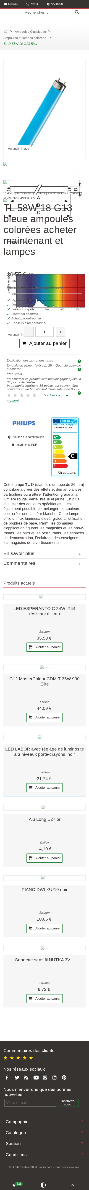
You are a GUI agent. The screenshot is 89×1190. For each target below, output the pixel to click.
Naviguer (57, 4)
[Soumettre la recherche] (78, 12)
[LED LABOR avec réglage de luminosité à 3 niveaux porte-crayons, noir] (44, 737)
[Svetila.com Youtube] (37, 1077)
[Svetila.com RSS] (27, 1077)
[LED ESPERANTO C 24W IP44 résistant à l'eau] (44, 597)
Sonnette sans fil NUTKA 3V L (44, 959)
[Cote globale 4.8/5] (18, 1057)
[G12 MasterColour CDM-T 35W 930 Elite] (44, 667)
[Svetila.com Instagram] (46, 1077)
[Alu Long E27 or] (44, 807)
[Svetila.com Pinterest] (65, 1077)
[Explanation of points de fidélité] (80, 392)
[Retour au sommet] (73, 1185)
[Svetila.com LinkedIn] (55, 1077)
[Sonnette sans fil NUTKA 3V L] (44, 948)
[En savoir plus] (79, 554)
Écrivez (13, 4)
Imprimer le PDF (26, 444)
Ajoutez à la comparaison (26, 437)
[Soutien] (82, 1142)
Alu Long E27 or (44, 819)
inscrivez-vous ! (68, 1102)
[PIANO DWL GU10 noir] (44, 878)
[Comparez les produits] (44, 1185)
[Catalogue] (82, 1131)
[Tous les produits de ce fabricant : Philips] (24, 423)
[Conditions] (82, 1153)
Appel (35, 4)
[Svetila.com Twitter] (18, 1077)
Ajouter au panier (47, 647)
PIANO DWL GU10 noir (44, 889)
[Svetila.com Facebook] (8, 1077)
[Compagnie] (82, 1121)
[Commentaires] (79, 564)
